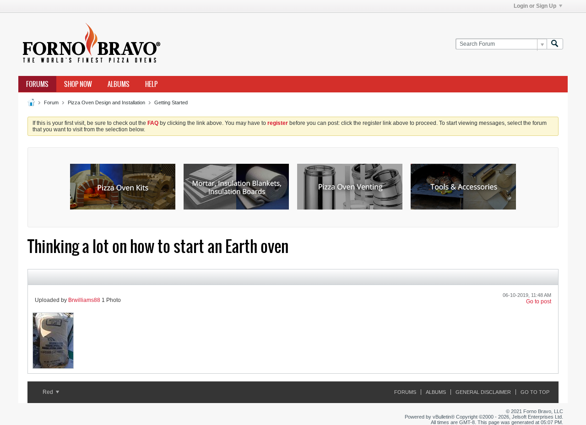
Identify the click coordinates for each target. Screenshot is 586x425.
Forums (37, 84)
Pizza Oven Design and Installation (106, 102)
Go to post (538, 301)
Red (48, 392)
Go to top (535, 392)
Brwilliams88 (84, 300)
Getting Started (171, 102)
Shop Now (78, 84)
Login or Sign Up (535, 6)
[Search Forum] (555, 44)
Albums (119, 84)
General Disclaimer (483, 392)
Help (151, 84)
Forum (51, 102)
